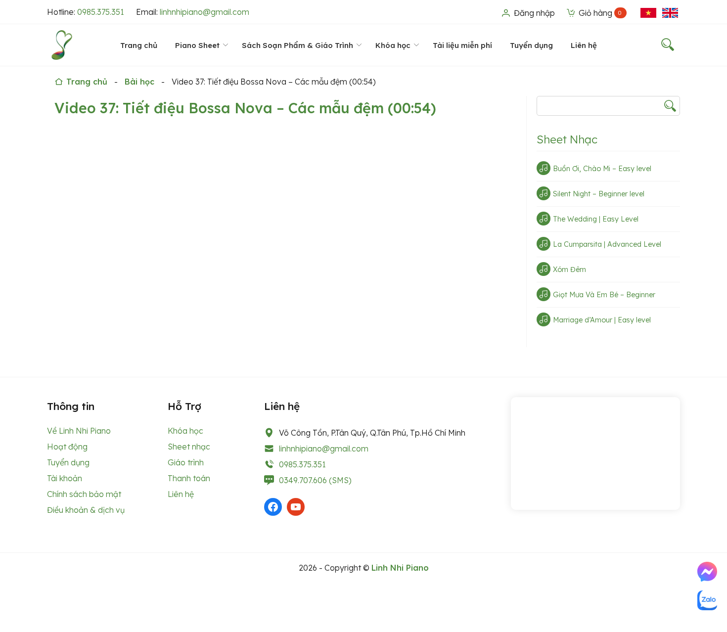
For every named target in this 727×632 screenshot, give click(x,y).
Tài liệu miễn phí (462, 45)
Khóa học (392, 45)
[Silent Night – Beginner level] (543, 193)
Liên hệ (584, 45)
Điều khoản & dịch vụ (86, 510)
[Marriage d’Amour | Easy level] (543, 319)
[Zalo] (707, 600)
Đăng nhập (533, 13)
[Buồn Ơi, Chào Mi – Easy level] (543, 168)
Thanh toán (189, 478)
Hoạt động (67, 446)
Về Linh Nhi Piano (79, 431)
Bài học (139, 82)
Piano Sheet (197, 45)
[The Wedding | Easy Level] (543, 219)
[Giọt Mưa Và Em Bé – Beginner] (543, 294)
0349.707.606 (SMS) (315, 480)
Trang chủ (138, 45)
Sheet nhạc (189, 446)
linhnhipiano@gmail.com (204, 12)
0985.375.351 (100, 12)
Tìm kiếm (670, 106)
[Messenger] (707, 572)
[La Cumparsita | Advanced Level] (543, 244)
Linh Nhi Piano (400, 568)
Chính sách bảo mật (84, 494)
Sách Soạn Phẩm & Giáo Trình (297, 45)
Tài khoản (64, 478)
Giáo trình (186, 462)
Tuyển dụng (531, 45)
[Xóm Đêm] (543, 269)
